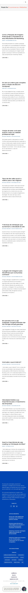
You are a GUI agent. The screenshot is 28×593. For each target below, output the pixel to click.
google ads (7, 559)
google (22, 557)
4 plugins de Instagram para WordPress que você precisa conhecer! (12, 272)
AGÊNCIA (14, 573)
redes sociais (17, 562)
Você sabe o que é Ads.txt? (11, 362)
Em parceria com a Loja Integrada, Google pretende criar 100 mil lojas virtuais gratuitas (13, 322)
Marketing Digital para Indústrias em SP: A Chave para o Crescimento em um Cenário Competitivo (17, 540)
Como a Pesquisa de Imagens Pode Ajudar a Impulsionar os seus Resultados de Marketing (13, 36)
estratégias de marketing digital (11, 557)
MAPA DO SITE (14, 579)
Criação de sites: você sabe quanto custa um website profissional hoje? (11, 132)
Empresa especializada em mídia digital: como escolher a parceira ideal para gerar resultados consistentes (16, 525)
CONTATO (14, 577)
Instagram (14, 559)
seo (22, 562)
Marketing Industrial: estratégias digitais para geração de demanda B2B (17, 532)
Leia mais (4, 57)
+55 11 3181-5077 (14, 583)
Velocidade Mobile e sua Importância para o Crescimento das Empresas (13, 401)
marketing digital (8, 562)
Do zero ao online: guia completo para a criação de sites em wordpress (14, 84)
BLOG (14, 575)
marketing (20, 559)
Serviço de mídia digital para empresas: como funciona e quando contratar (16, 518)
